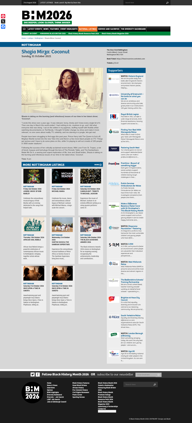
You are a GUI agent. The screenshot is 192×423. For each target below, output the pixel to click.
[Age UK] (114, 353)
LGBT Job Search (53, 399)
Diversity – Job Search (55, 397)
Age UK (131, 351)
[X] (3, 21)
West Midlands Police (131, 263)
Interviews (51, 387)
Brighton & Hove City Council (130, 298)
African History (78, 387)
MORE (96, 164)
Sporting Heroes (78, 397)
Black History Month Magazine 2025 (105, 402)
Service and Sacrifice (108, 29)
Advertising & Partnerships (108, 406)
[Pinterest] (3, 16)
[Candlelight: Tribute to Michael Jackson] (90, 176)
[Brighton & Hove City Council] (114, 299)
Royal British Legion (130, 114)
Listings (30, 38)
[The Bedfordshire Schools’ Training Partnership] (114, 283)
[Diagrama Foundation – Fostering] (114, 227)
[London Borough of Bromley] (114, 334)
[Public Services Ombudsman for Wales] (114, 184)
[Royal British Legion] (114, 117)
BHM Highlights (53, 392)
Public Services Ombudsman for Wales (131, 184)
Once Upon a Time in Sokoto (31, 289)
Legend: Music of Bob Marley (32, 192)
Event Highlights (68, 29)
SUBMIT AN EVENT (30, 33)
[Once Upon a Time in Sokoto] (33, 273)
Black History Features (80, 383)
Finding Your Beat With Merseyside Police (131, 130)
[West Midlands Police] (114, 263)
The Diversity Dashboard (133, 29)
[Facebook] (3, 26)
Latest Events (35, 29)
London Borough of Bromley (132, 334)
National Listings (88, 29)
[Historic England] (114, 79)
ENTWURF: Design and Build (160, 419)
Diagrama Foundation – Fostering (131, 227)
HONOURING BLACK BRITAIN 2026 (53, 33)
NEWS (46, 29)
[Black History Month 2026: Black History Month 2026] (47, 17)
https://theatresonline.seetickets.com (131, 59)
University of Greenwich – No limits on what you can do (132, 96)
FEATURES (54, 29)
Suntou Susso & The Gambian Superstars (61, 243)
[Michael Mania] (62, 176)
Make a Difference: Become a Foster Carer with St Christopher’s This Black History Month (132, 207)
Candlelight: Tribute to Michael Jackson (89, 192)
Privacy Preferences (107, 411)
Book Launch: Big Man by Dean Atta (67, 2)
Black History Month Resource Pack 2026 (83, 33)
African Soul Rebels (32, 239)
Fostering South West (130, 147)
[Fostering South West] (114, 148)
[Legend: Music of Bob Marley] (33, 176)
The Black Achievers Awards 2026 (89, 240)
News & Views (52, 385)
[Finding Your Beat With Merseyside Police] (114, 131)
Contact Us (102, 408)
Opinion (50, 390)
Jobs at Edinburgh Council (56, 401)
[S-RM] (114, 245)
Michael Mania (58, 191)
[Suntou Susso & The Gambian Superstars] (62, 224)
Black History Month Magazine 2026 (115, 33)
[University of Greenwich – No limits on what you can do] (114, 95)
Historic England (135, 76)
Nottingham (39, 38)
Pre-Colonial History (80, 390)
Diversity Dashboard (54, 394)
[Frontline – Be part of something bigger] (114, 163)
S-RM (130, 244)
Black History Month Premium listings (105, 393)
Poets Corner (77, 394)
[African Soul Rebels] (33, 224)
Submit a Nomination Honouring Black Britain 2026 (107, 387)
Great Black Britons (79, 385)
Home (24, 38)
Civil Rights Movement (80, 392)
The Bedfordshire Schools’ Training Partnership (132, 280)
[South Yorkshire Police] (114, 317)
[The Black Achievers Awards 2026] (90, 224)
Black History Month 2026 (107, 383)
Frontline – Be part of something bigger (130, 164)
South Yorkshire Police (130, 315)
